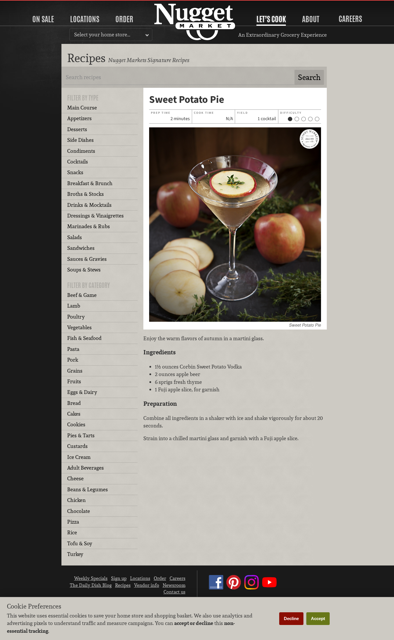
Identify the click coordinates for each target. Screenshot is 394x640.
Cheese (75, 478)
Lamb (73, 305)
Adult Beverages (85, 467)
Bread (74, 403)
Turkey (75, 554)
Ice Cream (79, 457)
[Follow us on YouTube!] (269, 588)
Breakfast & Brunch (89, 183)
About (310, 19)
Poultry (76, 316)
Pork (72, 359)
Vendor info (146, 585)
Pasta (73, 349)
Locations (84, 19)
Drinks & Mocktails (89, 205)
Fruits (74, 381)
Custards (77, 446)
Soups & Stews (84, 269)
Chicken (76, 500)
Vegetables (79, 327)
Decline (291, 618)
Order (124, 19)
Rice (72, 532)
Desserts (77, 129)
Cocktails (77, 161)
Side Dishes (80, 140)
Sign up (119, 578)
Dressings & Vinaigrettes (95, 215)
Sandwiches (81, 248)
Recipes (123, 585)
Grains (74, 370)
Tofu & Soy (79, 543)
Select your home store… (102, 34)
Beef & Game (82, 295)
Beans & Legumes (87, 489)
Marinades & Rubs (88, 226)
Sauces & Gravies (87, 259)
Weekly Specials (91, 578)
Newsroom (174, 585)
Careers (350, 18)
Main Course (82, 107)
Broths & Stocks (85, 194)
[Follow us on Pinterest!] (233, 588)
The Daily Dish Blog (91, 585)
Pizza (73, 521)
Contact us (174, 592)
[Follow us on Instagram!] (251, 588)
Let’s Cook (271, 19)
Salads (74, 237)
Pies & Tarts (81, 435)
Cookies (76, 424)
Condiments (81, 151)
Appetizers (79, 118)
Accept (318, 618)
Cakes (73, 413)
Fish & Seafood (84, 338)
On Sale (43, 19)
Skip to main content (27, 4)
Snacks (75, 172)
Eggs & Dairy (82, 392)
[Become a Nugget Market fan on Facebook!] (216, 588)
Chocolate (78, 511)
